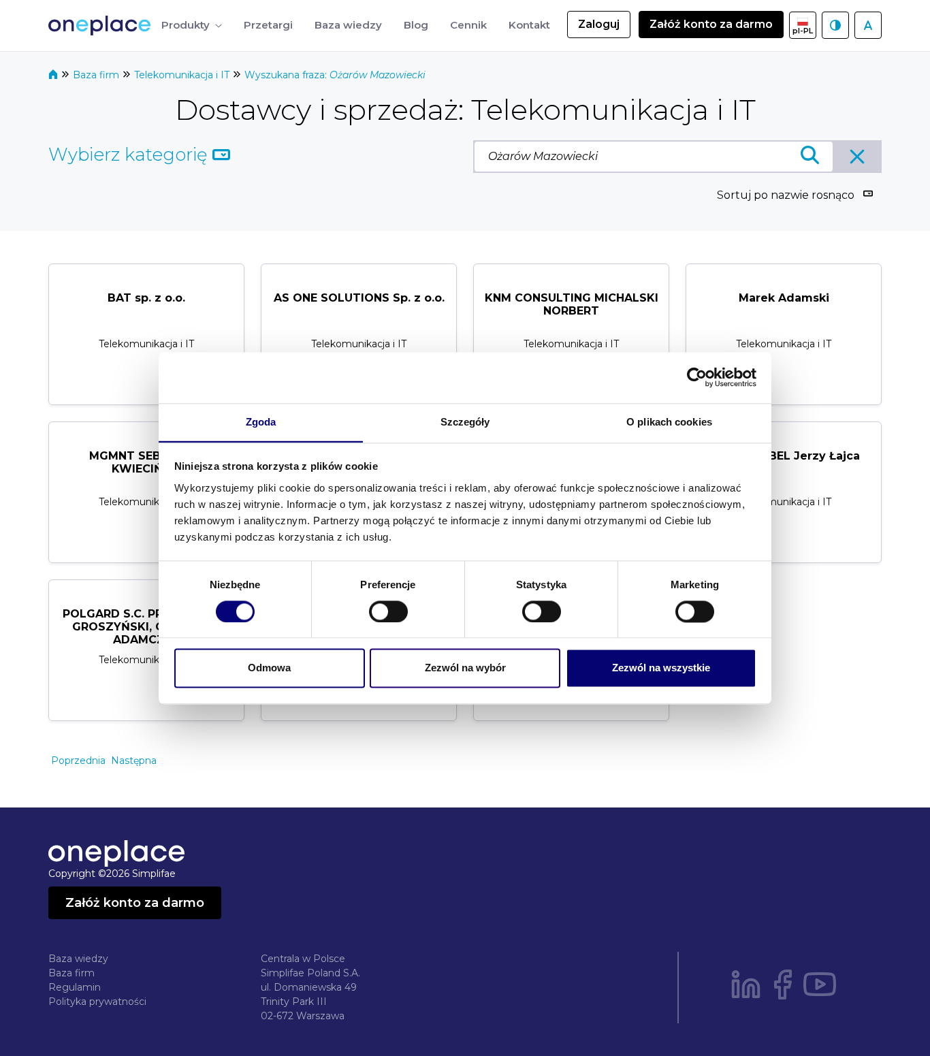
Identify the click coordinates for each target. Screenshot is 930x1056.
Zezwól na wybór (465, 668)
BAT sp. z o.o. (146, 297)
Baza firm (97, 75)
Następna (134, 760)
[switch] (388, 611)
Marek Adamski (784, 297)
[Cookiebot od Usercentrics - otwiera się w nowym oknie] (696, 377)
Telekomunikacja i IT (183, 75)
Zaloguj (599, 24)
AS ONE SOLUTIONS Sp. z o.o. (359, 297)
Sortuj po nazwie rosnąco (785, 195)
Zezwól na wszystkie (661, 668)
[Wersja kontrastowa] (835, 25)
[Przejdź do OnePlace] (102, 25)
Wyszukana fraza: (335, 75)
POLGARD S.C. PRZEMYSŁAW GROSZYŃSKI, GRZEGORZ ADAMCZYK (146, 626)
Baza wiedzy (78, 959)
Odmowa (269, 668)
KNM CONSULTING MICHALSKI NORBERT (571, 304)
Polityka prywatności (97, 1001)
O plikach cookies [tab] (669, 422)
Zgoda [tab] (261, 422)
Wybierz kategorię (130, 154)
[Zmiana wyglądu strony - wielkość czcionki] (868, 25)
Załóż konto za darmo (711, 24)
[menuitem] (191, 25)
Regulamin (74, 987)
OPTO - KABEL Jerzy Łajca (783, 455)
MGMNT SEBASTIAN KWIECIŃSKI (146, 462)
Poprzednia (78, 760)
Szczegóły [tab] (465, 422)
